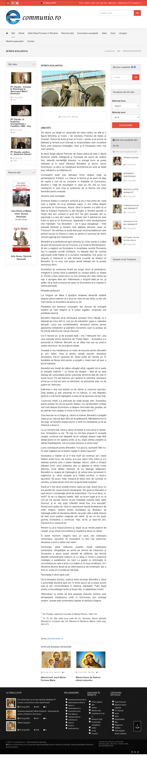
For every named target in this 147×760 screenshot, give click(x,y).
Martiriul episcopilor (15, 41)
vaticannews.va (74, 717)
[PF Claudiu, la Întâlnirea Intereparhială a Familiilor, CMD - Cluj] (21, 110)
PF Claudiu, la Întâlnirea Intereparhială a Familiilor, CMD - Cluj (20, 122)
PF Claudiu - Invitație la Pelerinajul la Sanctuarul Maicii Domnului (20, 90)
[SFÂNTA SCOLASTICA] (73, 88)
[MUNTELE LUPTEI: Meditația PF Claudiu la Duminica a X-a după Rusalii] (119, 192)
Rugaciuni (119, 725)
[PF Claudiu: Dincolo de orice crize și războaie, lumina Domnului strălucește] (119, 240)
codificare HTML (123, 744)
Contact (30, 41)
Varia (117, 713)
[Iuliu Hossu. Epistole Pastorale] (21, 238)
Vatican (117, 727)
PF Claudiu (119, 710)
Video (104, 33)
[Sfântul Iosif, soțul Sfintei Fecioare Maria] (56, 659)
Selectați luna (118, 100)
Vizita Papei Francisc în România (43, 33)
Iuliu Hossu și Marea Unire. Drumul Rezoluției (21, 213)
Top (137, 727)
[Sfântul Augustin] (13, 725)
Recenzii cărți (67, 33)
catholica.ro (72, 719)
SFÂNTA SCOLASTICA (52, 65)
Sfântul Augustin (24, 722)
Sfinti (117, 716)
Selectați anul (118, 112)
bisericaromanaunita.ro (77, 699)
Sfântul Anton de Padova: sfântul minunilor (88, 679)
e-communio (110, 51)
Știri (13, 33)
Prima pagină (97, 702)
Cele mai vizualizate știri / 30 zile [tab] (125, 142)
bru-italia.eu (73, 714)
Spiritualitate (119, 719)
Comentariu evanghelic (87, 33)
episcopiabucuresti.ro (76, 702)
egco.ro (71, 705)
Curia (113, 33)
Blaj (116, 722)
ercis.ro (71, 725)
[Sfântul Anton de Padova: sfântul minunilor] (91, 659)
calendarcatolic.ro (55, 638)
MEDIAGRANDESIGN (106, 746)
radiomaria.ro (73, 728)
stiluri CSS (113, 744)
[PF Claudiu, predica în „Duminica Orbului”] (21, 142)
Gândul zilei (96, 710)
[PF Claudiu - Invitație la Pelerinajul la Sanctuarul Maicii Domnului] (21, 77)
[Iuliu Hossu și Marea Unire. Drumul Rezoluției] (21, 193)
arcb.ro (71, 722)
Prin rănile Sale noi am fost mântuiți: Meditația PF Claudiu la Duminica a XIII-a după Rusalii (37, 701)
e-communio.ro (19, 742)
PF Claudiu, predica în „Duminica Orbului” (21, 153)
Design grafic (105, 744)
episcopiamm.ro (74, 708)
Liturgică (123, 33)
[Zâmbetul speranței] (119, 160)
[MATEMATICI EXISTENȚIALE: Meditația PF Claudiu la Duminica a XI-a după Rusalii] (119, 176)
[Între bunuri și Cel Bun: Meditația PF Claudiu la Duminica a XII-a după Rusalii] (119, 224)
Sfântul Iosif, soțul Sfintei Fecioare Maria (53, 679)
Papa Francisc (120, 702)
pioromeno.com (74, 711)
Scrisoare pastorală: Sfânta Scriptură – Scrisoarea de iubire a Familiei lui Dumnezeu (38, 712)
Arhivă (21, 33)
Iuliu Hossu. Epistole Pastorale (21, 257)
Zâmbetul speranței (131, 157)
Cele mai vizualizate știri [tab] (126, 151)
